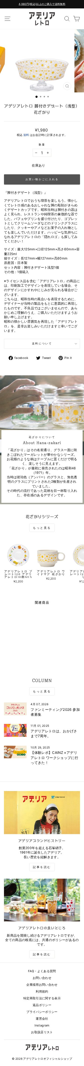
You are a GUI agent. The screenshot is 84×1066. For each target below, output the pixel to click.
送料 (26, 135)
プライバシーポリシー (41, 1012)
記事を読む (42, 867)
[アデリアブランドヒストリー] (42, 812)
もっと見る (42, 527)
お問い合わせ (42, 978)
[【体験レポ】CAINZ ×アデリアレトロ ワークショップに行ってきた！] (15, 752)
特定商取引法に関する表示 (42, 998)
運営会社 (42, 1018)
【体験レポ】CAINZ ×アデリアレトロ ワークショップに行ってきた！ (54, 757)
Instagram (42, 1025)
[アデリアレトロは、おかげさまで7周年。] (15, 730)
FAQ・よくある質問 (42, 971)
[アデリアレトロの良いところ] (42, 900)
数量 (42, 144)
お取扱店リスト (42, 1032)
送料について (42, 343)
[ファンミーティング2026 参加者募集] (15, 708)
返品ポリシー (42, 1005)
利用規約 (42, 991)
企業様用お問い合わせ (41, 984)
